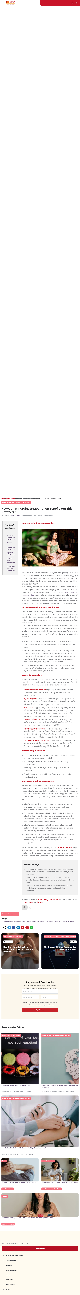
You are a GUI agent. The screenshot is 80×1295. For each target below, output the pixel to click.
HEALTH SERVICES (11, 1270)
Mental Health (10, 498)
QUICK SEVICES (10, 1284)
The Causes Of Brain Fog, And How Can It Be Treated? (60, 948)
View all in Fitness (7, 1189)
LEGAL (8, 1275)
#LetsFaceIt (6, 1035)
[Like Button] (24, 907)
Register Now (40, 1010)
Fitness (4, 1161)
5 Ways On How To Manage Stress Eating (16, 1085)
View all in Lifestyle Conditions (51, 1189)
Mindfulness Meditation (52, 921)
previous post (8, 942)
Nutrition (5, 1196)
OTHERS (8, 1289)
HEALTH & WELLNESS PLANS (14, 1255)
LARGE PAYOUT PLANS (12, 1260)
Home (3, 498)
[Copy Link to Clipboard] (27, 927)
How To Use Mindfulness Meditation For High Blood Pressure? (23, 1148)
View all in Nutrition (8, 1224)
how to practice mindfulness (35, 921)
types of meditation (68, 921)
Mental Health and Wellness (21, 502)
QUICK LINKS (9, 1280)
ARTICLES (9, 1265)
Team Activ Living (14, 515)
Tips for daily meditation (11, 560)
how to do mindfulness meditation (14, 921)
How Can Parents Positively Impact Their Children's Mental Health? (18, 949)
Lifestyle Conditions (48, 1161)
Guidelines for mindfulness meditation (11, 546)
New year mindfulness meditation (11, 537)
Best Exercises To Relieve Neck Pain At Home (18, 1182)
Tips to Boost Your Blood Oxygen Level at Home (59, 1182)
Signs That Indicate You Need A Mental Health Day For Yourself (59, 1086)
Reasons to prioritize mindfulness (11, 568)
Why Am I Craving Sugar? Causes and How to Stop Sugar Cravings (27, 1218)
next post (73, 942)
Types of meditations (11, 554)
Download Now (40, 1249)
